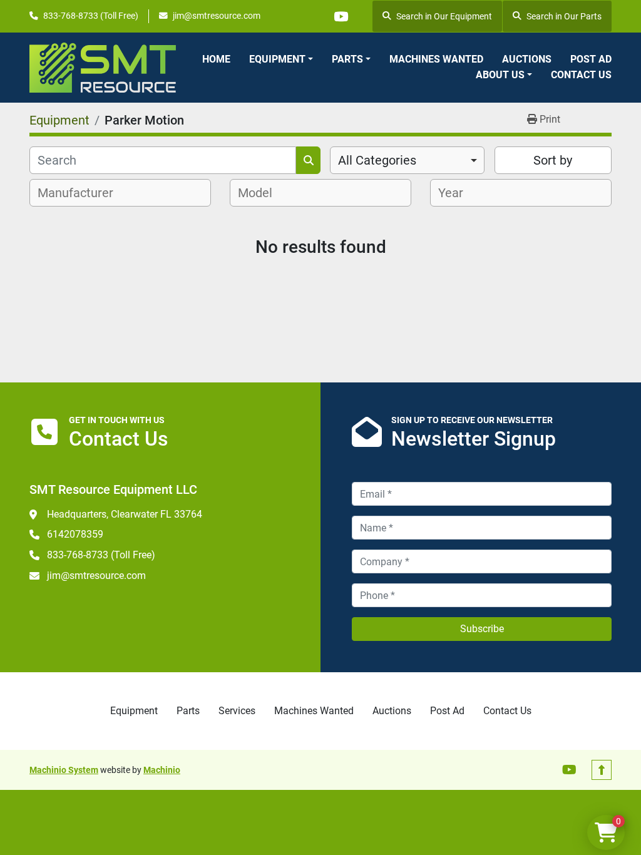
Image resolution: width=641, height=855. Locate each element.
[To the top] (602, 770)
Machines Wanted (436, 59)
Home (216, 59)
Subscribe (482, 629)
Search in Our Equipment (444, 16)
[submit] (308, 160)
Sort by (552, 160)
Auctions (526, 59)
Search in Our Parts (564, 16)
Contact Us (581, 75)
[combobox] (407, 160)
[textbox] (82, 192)
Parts (347, 59)
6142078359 (75, 534)
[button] (281, 59)
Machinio (161, 770)
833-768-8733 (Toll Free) (90, 16)
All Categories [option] (377, 160)
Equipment (277, 59)
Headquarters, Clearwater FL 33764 (124, 514)
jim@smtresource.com (216, 16)
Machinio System (63, 770)
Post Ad (591, 59)
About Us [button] (500, 75)
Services (236, 711)
